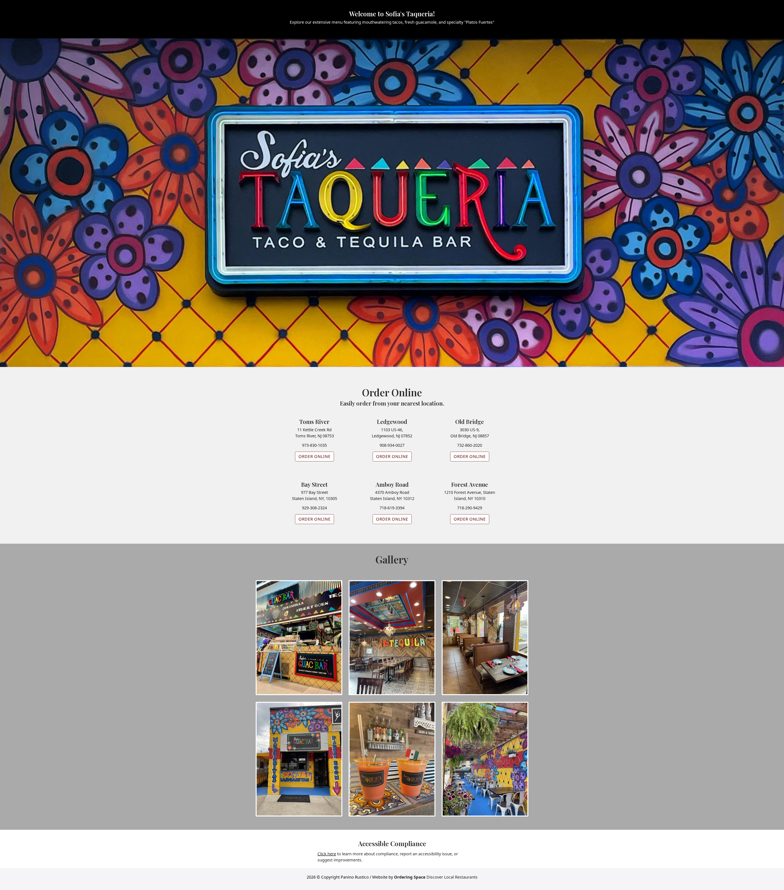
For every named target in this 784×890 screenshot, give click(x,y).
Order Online (314, 456)
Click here (326, 854)
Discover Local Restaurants (436, 877)
